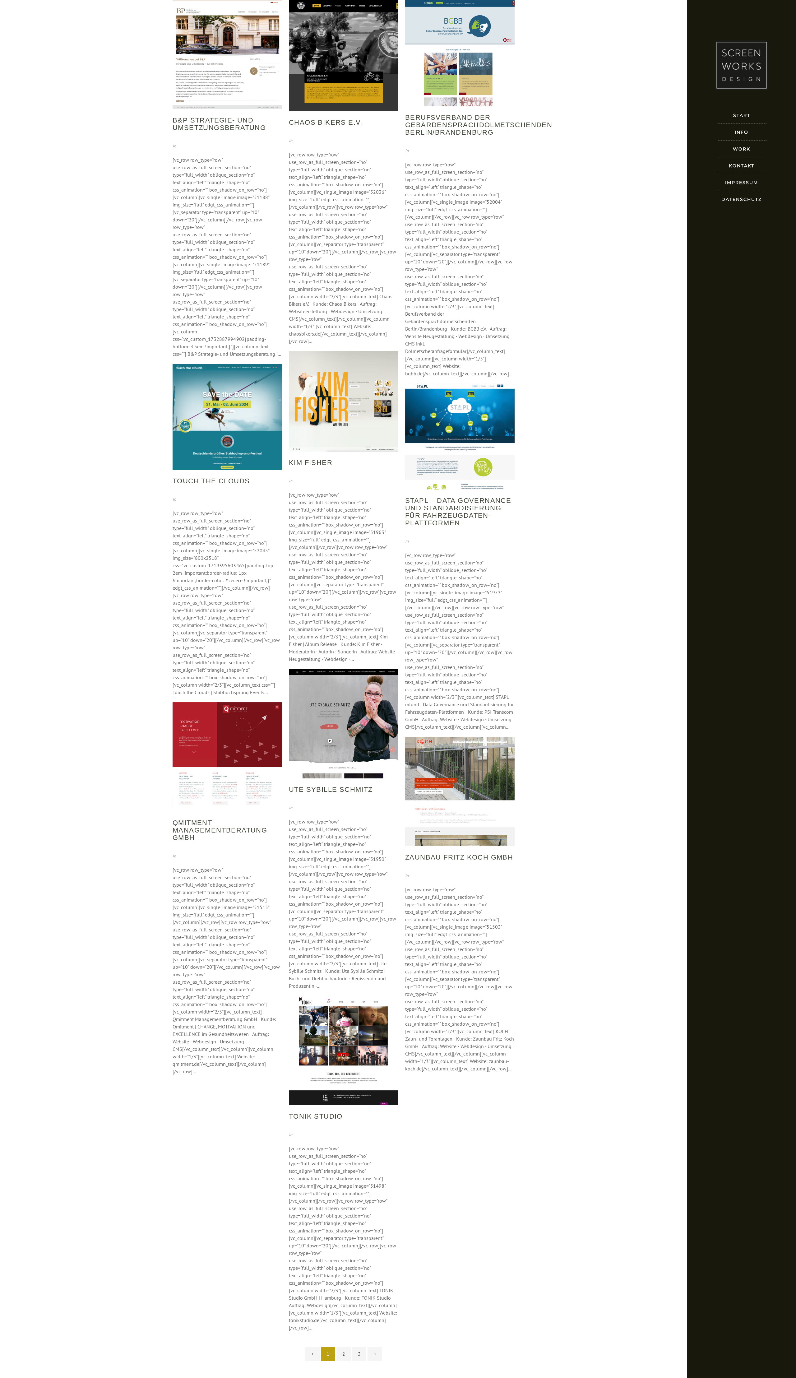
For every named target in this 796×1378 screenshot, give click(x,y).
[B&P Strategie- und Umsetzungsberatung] (227, 54)
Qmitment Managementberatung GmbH (220, 830)
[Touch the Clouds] (227, 417)
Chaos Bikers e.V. (326, 122)
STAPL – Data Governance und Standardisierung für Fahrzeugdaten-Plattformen (458, 512)
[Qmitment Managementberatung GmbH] (227, 757)
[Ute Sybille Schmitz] (343, 723)
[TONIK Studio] (343, 1050)
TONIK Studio (316, 1116)
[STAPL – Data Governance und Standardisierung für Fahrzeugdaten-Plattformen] (460, 436)
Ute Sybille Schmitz (331, 789)
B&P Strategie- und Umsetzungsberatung (219, 124)
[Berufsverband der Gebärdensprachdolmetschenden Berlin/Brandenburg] (460, 53)
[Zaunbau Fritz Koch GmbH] (460, 791)
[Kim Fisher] (343, 401)
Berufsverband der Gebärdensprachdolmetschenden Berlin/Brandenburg (478, 125)
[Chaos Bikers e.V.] (343, 55)
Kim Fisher (310, 462)
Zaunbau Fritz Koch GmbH (459, 857)
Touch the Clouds (211, 481)
